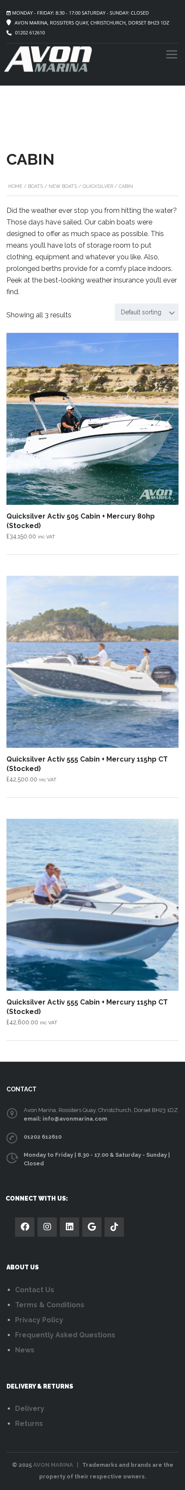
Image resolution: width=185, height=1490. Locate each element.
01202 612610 (30, 32)
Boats (35, 186)
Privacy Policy (39, 1320)
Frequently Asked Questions (65, 1335)
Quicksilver (98, 186)
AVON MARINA (53, 1465)
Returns (29, 1423)
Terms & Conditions (49, 1305)
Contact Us (34, 1290)
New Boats (63, 186)
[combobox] (147, 312)
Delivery (29, 1408)
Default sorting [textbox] (141, 312)
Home (15, 186)
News (24, 1350)
